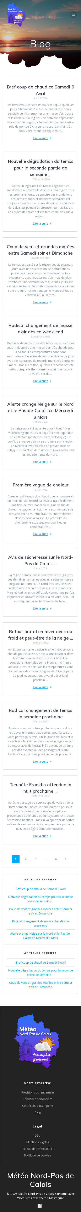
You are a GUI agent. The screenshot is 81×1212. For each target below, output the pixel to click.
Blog (37, 1112)
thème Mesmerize (51, 1198)
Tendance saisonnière (37, 1099)
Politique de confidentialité (37, 1149)
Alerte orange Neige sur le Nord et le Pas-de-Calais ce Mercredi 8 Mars (40, 410)
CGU (37, 1135)
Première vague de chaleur (41, 484)
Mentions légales (37, 1142)
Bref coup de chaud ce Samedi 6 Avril (41, 889)
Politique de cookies (37, 1155)
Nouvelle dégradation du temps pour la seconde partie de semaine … (40, 167)
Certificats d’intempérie (37, 1106)
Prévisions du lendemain (37, 1092)
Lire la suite (40, 138)
